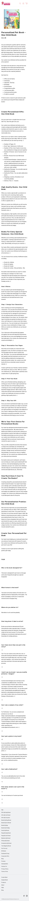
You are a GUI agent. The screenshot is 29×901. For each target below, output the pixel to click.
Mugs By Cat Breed (5, 835)
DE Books (3, 851)
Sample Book (4, 879)
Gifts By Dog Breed (5, 812)
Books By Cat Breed (6, 822)
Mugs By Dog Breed (6, 833)
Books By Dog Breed (6, 820)
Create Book (4, 877)
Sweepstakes (4, 863)
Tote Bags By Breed (6, 845)
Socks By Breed (5, 830)
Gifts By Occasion (5, 817)
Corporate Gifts (5, 856)
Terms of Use (4, 871)
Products (3, 882)
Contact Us (4, 866)
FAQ (2, 809)
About (2, 885)
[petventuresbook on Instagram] (27, 896)
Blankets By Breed (5, 838)
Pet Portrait (4, 848)
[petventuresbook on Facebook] (24, 896)
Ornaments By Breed (6, 843)
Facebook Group (5, 853)
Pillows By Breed (5, 840)
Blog (2, 858)
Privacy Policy (4, 869)
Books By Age (4, 825)
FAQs (2, 887)
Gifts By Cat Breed (5, 815)
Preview (3, 861)
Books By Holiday (5, 827)
